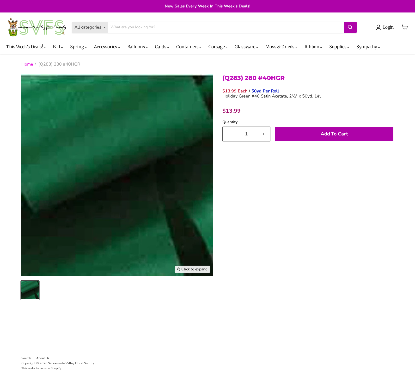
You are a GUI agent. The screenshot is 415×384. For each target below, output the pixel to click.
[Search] (350, 27)
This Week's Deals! (25, 46)
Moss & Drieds (280, 46)
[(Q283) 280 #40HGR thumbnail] (30, 290)
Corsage (217, 46)
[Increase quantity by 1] (263, 134)
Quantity (230, 122)
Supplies (338, 46)
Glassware (245, 46)
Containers (187, 46)
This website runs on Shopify (41, 368)
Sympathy (367, 46)
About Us (42, 358)
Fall (57, 46)
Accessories (106, 46)
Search (26, 358)
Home (27, 64)
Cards (161, 46)
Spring (77, 46)
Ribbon (312, 46)
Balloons (136, 46)
